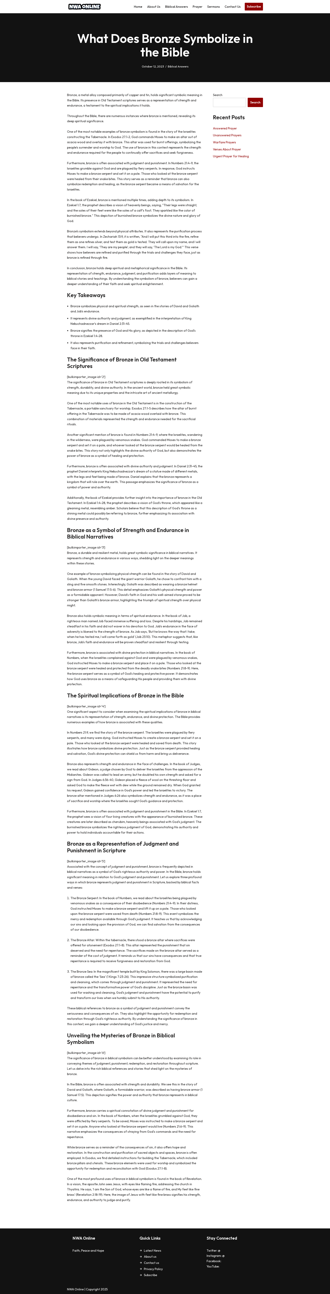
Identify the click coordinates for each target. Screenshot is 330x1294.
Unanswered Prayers (227, 135)
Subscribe (254, 6)
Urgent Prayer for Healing (231, 156)
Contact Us (233, 7)
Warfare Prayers (224, 142)
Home (138, 7)
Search (217, 95)
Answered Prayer (225, 128)
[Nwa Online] (84, 6)
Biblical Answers (176, 7)
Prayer (197, 7)
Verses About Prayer (227, 149)
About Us (153, 7)
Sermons (213, 7)
